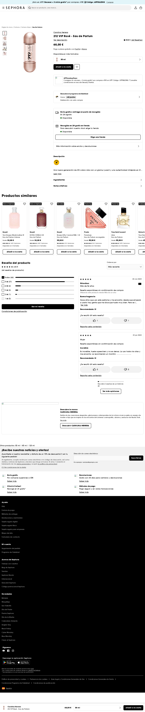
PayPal (77, 49)
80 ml (24, 445)
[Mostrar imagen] (5, 33)
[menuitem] (135, 7)
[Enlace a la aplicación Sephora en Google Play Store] (9, 662)
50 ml (17, 445)
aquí (32, 668)
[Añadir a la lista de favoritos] (24, 204)
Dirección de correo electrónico (86, 454)
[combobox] (125, 266)
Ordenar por (111, 262)
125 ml (32, 445)
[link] (38, 306)
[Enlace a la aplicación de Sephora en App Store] (23, 662)
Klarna (84, 49)
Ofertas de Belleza (34, 670)
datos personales (23, 464)
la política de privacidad (47, 464)
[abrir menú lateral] (3, 7)
